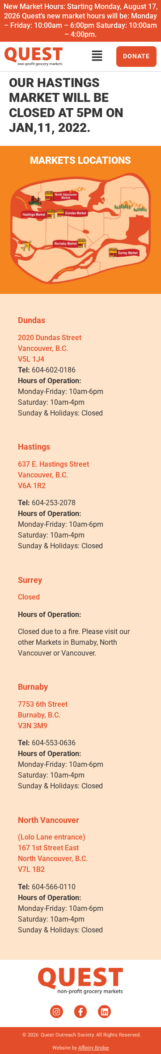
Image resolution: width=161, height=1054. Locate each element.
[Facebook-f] (80, 1011)
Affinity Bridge (93, 1048)
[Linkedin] (104, 1011)
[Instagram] (56, 1011)
